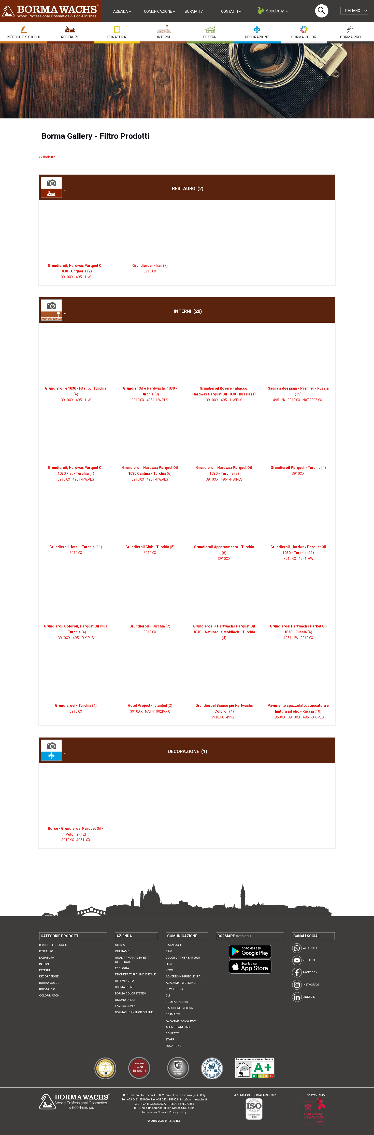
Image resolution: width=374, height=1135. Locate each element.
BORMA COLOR (303, 37)
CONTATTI (230, 11)
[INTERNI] (163, 28)
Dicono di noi (125, 1000)
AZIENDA (121, 11)
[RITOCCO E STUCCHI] (23, 28)
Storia (120, 945)
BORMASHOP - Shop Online (134, 1012)
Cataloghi (174, 945)
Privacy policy (177, 1112)
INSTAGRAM (310, 984)
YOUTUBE (309, 960)
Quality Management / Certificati (132, 960)
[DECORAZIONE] (257, 28)
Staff (170, 1039)
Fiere (169, 964)
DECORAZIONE (257, 37)
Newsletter (174, 989)
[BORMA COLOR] (304, 28)
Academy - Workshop (181, 983)
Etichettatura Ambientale (135, 974)
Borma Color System (130, 993)
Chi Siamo (122, 951)
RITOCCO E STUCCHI (23, 37)
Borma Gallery (177, 1002)
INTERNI (163, 37)
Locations (173, 1046)
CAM (169, 951)
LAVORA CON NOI (126, 1006)
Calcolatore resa (179, 1008)
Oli (168, 995)
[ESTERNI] (210, 28)
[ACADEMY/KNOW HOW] (272, 11)
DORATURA (116, 37)
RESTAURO (70, 37)
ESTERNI (210, 37)
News (169, 970)
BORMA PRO (350, 37)
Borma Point (124, 987)
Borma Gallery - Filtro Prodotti (95, 136)
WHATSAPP (310, 948)
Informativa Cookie (154, 1112)
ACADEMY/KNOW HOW (181, 1020)
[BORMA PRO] (350, 28)
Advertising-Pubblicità (183, 976)
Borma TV (194, 11)
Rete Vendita (124, 981)
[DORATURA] (117, 28)
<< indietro (46, 157)
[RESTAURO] (70, 28)
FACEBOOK (309, 972)
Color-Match (49, 995)
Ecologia (122, 968)
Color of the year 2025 (183, 957)
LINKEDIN (308, 997)
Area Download (178, 1027)
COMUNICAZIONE (158, 11)
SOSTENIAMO (316, 1095)
